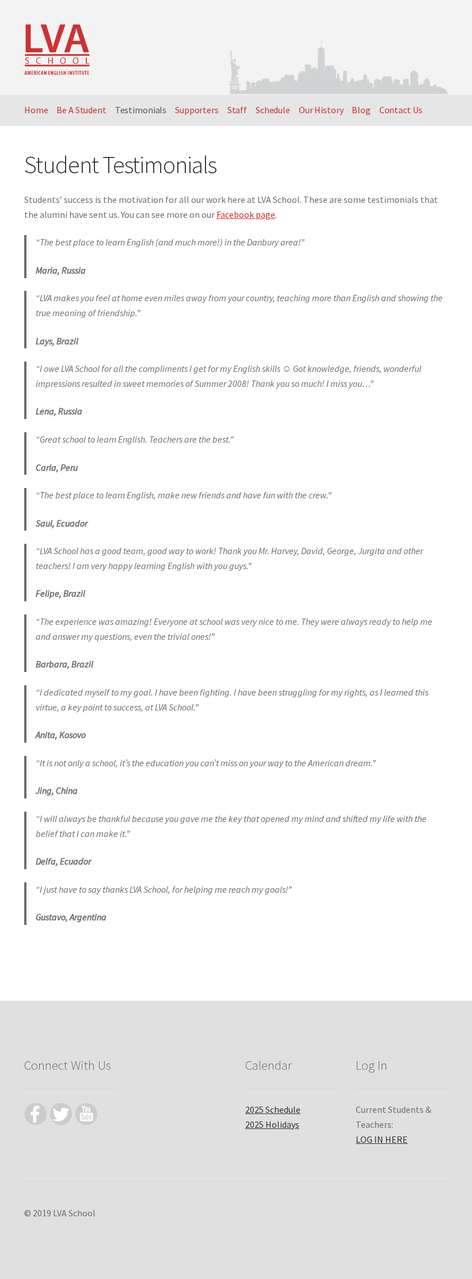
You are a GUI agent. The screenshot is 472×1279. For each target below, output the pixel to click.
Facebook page (245, 214)
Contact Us (400, 110)
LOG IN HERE (382, 1139)
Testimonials (141, 110)
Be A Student (81, 110)
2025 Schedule (272, 1109)
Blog (361, 110)
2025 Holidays (272, 1124)
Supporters (197, 110)
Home (36, 110)
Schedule (273, 110)
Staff (237, 110)
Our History (321, 110)
